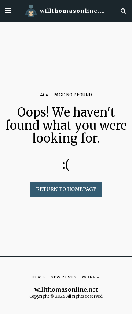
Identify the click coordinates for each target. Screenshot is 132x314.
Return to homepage (66, 189)
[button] (8, 10)
